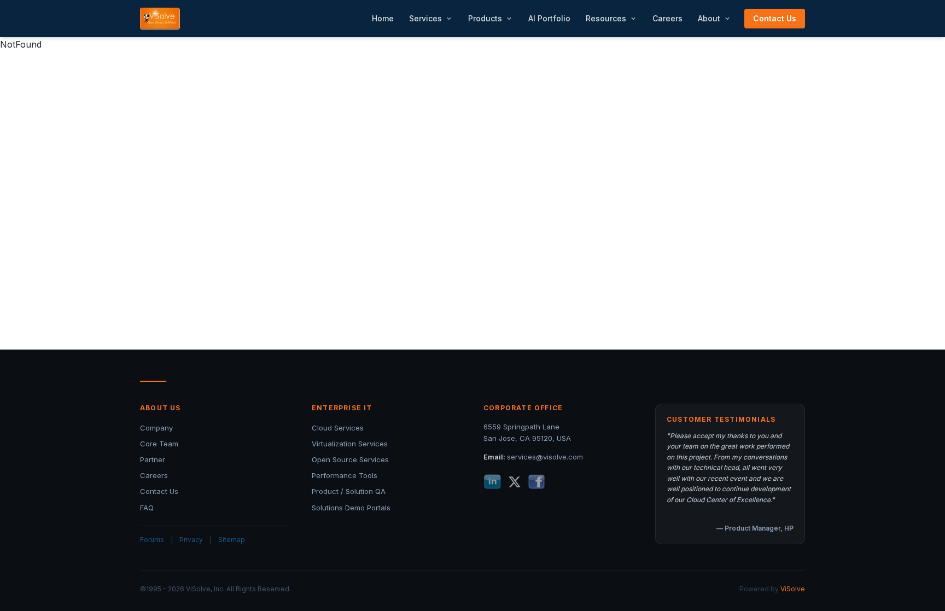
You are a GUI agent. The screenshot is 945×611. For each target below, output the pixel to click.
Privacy (191, 540)
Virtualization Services (350, 443)
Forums (152, 540)
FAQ (147, 507)
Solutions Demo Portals (351, 507)
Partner (152, 459)
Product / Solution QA (349, 491)
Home (383, 18)
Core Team (159, 443)
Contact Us (774, 18)
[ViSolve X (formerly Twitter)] (514, 481)
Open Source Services (350, 459)
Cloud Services (338, 427)
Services (425, 18)
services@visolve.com (545, 456)
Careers (667, 18)
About (709, 18)
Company (156, 427)
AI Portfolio (549, 18)
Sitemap (231, 540)
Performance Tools (344, 475)
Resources (606, 18)
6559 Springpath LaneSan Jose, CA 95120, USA (527, 432)
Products (485, 18)
